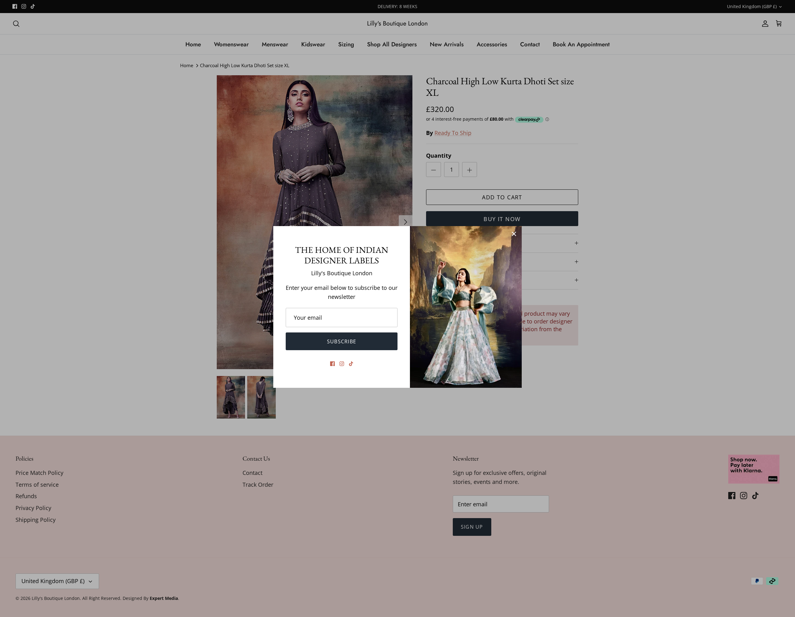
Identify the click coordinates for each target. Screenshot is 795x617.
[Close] (514, 234)
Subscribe (342, 341)
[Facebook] (332, 363)
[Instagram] (341, 363)
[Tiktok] (351, 363)
